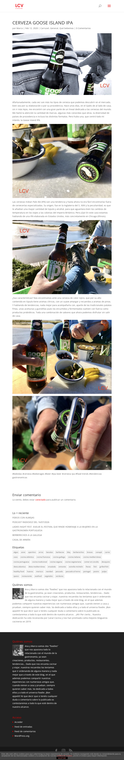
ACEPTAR (62, 758)
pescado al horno (73, 571)
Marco (19, 28)
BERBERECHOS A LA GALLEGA (27, 535)
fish (95, 566)
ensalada (52, 566)
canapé (99, 552)
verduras (59, 576)
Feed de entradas (23, 726)
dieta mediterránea (37, 566)
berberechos (78, 552)
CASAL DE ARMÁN (21, 539)
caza (16, 557)
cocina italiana (74, 557)
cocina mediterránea (92, 557)
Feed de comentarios (25, 731)
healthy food (19, 571)
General (54, 28)
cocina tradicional (39, 562)
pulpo (104, 571)
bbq (68, 552)
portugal (86, 571)
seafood (38, 576)
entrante (62, 566)
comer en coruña (91, 562)
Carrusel (44, 28)
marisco (39, 571)
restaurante (27, 576)
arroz (41, 552)
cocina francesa (43, 557)
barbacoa (60, 552)
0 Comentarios (83, 28)
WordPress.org (22, 735)
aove (23, 552)
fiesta (88, 566)
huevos (30, 571)
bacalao (49, 552)
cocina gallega (59, 557)
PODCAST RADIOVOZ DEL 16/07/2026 (30, 522)
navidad (49, 571)
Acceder (19, 722)
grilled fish (104, 566)
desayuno (106, 562)
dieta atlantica (20, 566)
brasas (90, 552)
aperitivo (32, 552)
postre (96, 571)
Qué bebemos (66, 28)
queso (16, 576)
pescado (59, 571)
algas (16, 552)
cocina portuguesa (21, 562)
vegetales (49, 576)
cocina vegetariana (73, 562)
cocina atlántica (27, 557)
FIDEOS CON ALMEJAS (23, 517)
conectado (40, 499)
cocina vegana (56, 562)
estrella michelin (76, 566)
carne (107, 552)
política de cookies (64, 756)
